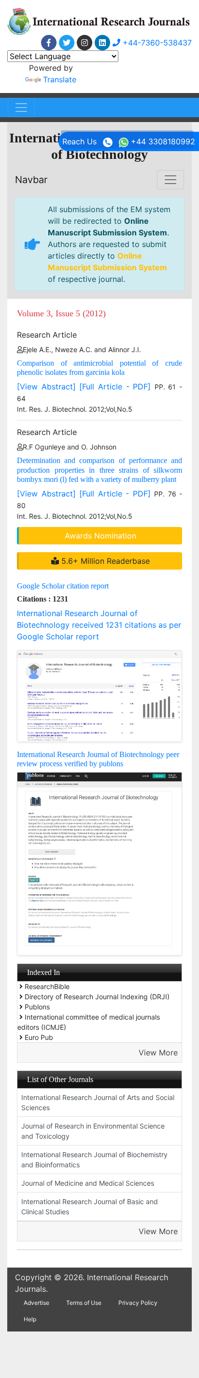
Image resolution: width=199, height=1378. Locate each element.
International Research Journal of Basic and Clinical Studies (89, 1206)
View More (158, 1052)
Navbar (31, 180)
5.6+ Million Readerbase (104, 561)
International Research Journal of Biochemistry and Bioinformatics (94, 1159)
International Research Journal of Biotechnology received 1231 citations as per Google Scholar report (99, 624)
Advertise (36, 1302)
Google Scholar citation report (63, 586)
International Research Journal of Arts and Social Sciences (97, 1102)
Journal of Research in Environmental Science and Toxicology (93, 1131)
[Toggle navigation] (21, 107)
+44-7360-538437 (156, 42)
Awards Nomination (100, 536)
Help (30, 1319)
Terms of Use (83, 1302)
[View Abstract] (46, 386)
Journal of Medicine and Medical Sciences (87, 1183)
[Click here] (49, 42)
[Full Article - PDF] (115, 386)
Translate (59, 79)
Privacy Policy (137, 1302)
